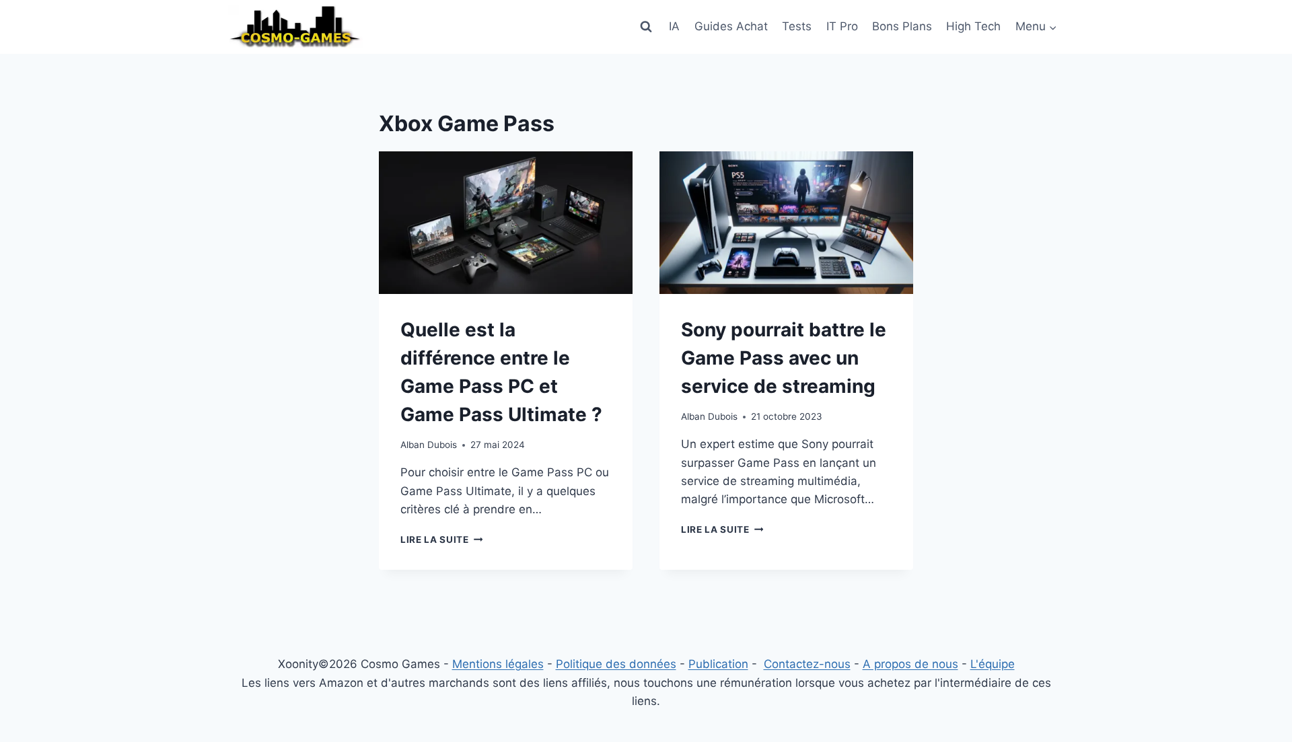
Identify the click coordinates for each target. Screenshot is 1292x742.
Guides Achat (731, 26)
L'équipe (992, 664)
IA (674, 26)
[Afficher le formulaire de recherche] (646, 27)
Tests (797, 26)
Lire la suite (441, 539)
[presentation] (506, 222)
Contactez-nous (807, 664)
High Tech (973, 26)
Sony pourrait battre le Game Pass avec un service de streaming (783, 358)
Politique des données (616, 664)
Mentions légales (498, 664)
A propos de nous (910, 664)
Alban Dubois (428, 444)
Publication (718, 664)
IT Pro (842, 26)
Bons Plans (902, 26)
